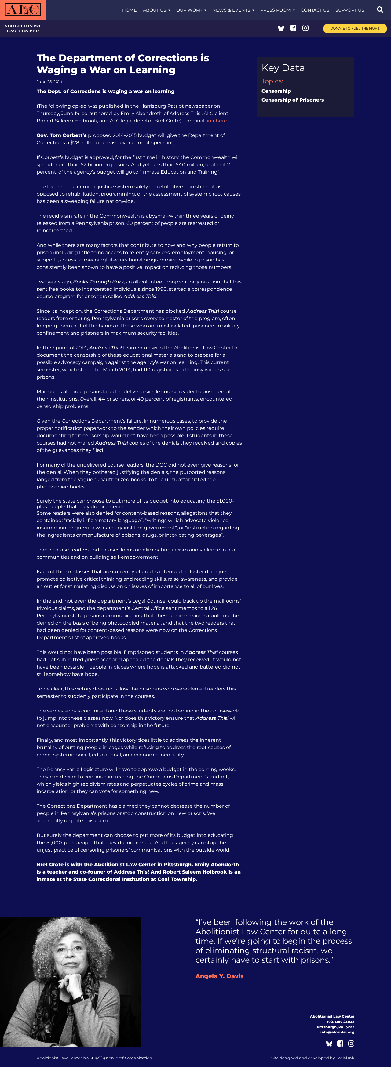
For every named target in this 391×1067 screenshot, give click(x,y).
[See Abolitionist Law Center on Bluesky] (281, 29)
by (312, 1058)
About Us (154, 10)
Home (129, 10)
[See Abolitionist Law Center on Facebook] (293, 29)
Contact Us (315, 10)
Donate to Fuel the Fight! (355, 28)
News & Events (231, 10)
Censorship (276, 91)
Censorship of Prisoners (292, 100)
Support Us (349, 10)
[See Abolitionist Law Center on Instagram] (305, 29)
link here (216, 121)
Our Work (189, 10)
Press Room (275, 10)
